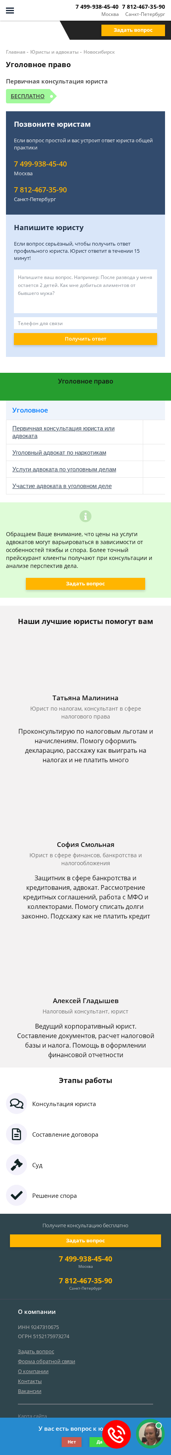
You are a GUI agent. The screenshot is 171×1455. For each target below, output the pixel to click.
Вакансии (29, 1391)
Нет (72, 1442)
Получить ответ (86, 338)
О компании (33, 1371)
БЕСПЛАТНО (28, 96)
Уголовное (30, 410)
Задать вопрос (133, 29)
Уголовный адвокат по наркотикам (59, 452)
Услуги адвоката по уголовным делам (64, 469)
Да (100, 1442)
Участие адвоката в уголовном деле (62, 485)
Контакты (30, 1381)
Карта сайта (32, 1416)
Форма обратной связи (46, 1361)
